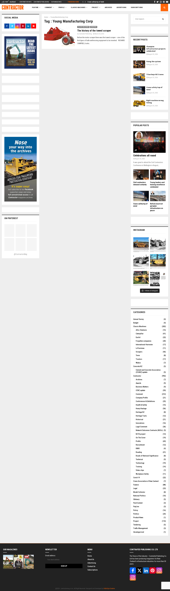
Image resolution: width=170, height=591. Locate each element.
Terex (138, 355)
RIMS (138, 448)
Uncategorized (138, 532)
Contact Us (91, 566)
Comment (139, 394)
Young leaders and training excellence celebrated (157, 184)
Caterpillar (139, 334)
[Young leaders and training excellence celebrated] (158, 174)
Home (89, 556)
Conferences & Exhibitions (145, 401)
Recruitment (140, 445)
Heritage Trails (141, 416)
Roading (139, 452)
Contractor (137, 376)
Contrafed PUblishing (85, 34)
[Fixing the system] (139, 64)
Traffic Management (140, 528)
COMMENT (48, 7)
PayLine (136, 507)
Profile (61, 7)
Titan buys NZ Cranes (155, 74)
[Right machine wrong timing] (139, 103)
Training (139, 467)
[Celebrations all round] (149, 142)
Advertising (121, 7)
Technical (139, 459)
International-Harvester (144, 345)
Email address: (50, 556)
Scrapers (94, 27)
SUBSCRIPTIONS (137, 7)
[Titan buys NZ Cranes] (139, 77)
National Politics (139, 496)
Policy (135, 510)
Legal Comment (141, 427)
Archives (108, 7)
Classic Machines (78, 7)
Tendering (137, 525)
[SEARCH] (163, 19)
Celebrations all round (144, 155)
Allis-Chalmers (141, 330)
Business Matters (142, 387)
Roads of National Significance (147, 456)
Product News (138, 517)
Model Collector (139, 492)
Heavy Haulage (141, 409)
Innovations (140, 423)
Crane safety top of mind (154, 88)
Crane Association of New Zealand (145, 481)
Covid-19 (136, 478)
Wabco (138, 363)
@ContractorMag (20, 254)
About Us (90, 559)
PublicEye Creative (109, 588)
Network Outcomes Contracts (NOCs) (149, 430)
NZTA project (140, 434)
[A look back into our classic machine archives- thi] (141, 245)
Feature (35, 7)
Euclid (138, 337)
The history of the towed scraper (94, 30)
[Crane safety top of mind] (139, 90)
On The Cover (140, 438)
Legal (135, 488)
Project (95, 7)
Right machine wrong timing (96, 2)
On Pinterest (11, 218)
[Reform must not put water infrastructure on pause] (158, 196)
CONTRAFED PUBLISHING (41, 2)
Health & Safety (141, 405)
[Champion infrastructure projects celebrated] (139, 49)
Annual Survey (138, 319)
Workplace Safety (142, 474)
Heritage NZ (140, 412)
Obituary (136, 499)
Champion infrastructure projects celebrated (156, 48)
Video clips (140, 470)
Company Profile (142, 398)
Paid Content (137, 503)
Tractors (139, 359)
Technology (140, 463)
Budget (135, 323)
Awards (138, 383)
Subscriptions (92, 570)
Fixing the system (153, 61)
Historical (139, 419)
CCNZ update (140, 390)
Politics (136, 514)
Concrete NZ (137, 366)
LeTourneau (140, 348)
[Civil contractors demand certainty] (141, 174)
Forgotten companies (143, 341)
